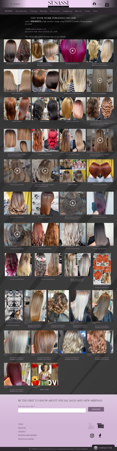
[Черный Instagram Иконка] (92, 435)
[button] (107, 4)
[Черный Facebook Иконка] (100, 435)
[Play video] (73, 51)
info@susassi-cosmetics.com (35, 29)
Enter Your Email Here (26, 406)
